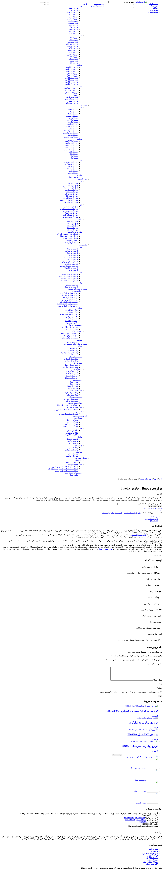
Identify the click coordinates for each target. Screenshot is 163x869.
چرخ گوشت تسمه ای (70, 217)
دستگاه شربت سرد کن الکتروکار (66, 409)
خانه (160, 479)
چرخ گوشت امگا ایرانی (69, 185)
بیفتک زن (79, 308)
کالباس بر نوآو (73, 270)
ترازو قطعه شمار (71, 92)
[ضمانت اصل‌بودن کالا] (152, 768)
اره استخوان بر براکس (70, 300)
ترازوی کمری (73, 16)
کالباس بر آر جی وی (70, 257)
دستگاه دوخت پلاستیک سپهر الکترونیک (64, 466)
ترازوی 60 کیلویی (71, 82)
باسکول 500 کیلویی (71, 147)
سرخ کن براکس (72, 456)
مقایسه (159, 511)
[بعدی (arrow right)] (45, 4)
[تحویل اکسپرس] (152, 803)
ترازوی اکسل (73, 21)
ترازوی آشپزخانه (72, 103)
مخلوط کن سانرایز (71, 361)
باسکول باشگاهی (72, 169)
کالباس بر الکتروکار (71, 268)
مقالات (155, 8)
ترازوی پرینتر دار (72, 97)
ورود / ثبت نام (99, 4)
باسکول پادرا (73, 128)
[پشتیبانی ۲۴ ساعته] (152, 791)
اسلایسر (79, 340)
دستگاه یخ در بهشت (75, 403)
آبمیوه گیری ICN (72, 376)
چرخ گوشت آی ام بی (70, 202)
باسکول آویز (73, 171)
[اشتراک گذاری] (45, 2)
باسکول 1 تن (73, 152)
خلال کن (79, 428)
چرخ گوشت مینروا (71, 188)
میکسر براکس (72, 388)
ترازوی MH (74, 57)
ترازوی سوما (73, 31)
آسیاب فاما (74, 354)
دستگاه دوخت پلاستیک (74, 464)
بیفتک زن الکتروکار (71, 310)
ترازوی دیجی (73, 29)
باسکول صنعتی (72, 166)
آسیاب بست (73, 348)
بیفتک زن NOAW (71, 321)
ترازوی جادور (73, 23)
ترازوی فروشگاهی (71, 88)
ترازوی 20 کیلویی (71, 71)
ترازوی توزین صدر (71, 12)
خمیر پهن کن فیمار (71, 365)
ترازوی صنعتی (72, 95)
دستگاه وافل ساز (76, 390)
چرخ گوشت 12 (72, 221)
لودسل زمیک (73, 177)
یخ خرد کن (78, 445)
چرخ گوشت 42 (72, 228)
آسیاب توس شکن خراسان (68, 352)
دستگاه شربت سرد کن (74, 407)
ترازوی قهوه (73, 101)
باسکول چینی (73, 173)
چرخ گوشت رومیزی (70, 211)
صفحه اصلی (153, 4)
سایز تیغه (79, 219)
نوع (81, 86)
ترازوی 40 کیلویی (71, 78)
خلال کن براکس (72, 433)
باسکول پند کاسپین (71, 137)
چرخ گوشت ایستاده (71, 213)
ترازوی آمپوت (73, 42)
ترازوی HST (73, 59)
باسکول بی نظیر (72, 116)
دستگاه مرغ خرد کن (75, 325)
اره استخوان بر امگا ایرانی (68, 293)
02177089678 (130, 820)
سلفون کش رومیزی (70, 462)
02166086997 (129, 818)
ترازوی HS (74, 63)
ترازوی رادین (73, 14)
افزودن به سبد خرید (155, 506)
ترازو (85, 4)
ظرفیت (79, 65)
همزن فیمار (73, 382)
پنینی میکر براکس (71, 401)
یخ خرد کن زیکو (72, 447)
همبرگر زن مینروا (71, 422)
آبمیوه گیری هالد (72, 373)
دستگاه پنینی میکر (75, 397)
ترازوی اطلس (73, 33)
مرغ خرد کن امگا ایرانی (69, 327)
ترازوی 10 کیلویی (71, 69)
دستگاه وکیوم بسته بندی (73, 473)
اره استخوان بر (77, 291)
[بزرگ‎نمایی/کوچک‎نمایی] (41, 2)
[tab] (79, 517)
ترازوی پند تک (73, 52)
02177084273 (141, 820)
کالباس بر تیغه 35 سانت (69, 281)
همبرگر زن (78, 418)
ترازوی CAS (73, 40)
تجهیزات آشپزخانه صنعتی (77, 289)
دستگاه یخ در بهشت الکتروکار (67, 405)
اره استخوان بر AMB (70, 297)
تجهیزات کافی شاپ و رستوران (75, 344)
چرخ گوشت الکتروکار (70, 198)
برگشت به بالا (117, 755)
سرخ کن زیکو (73, 454)
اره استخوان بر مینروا (70, 295)
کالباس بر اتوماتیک (71, 287)
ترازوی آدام (74, 61)
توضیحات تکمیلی (151, 519)
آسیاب (80, 346)
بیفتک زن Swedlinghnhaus (68, 314)
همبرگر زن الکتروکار (70, 426)
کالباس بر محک (72, 259)
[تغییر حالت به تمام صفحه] (43, 2)
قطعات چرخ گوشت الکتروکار (67, 234)
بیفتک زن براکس (72, 316)
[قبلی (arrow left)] (47, 4)
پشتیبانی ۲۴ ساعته (139, 791)
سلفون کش (78, 460)
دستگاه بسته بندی (80, 458)
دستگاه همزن (77, 380)
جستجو (131, 2)
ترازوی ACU (73, 48)
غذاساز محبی (73, 443)
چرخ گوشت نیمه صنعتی (69, 209)
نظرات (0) (154, 521)
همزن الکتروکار (72, 386)
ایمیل (159, 688)
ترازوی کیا (74, 27)
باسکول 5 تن (73, 158)
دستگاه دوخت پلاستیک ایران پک (66, 471)
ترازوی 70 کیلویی (71, 84)
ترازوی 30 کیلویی (71, 73)
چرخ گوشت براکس (71, 194)
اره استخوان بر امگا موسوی (68, 306)
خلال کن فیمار (72, 431)
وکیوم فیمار (73, 475)
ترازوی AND (73, 37)
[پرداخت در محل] (152, 780)
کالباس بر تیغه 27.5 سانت (68, 276)
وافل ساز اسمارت (71, 393)
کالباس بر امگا (72, 249)
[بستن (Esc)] (47, 2)
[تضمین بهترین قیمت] (147, 757)
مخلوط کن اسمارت (71, 359)
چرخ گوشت (82, 179)
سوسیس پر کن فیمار (70, 338)
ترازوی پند (74, 10)
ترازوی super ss (72, 46)
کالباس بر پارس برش (70, 261)
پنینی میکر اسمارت (71, 399)
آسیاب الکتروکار (72, 350)
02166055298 (140, 818)
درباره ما (154, 6)
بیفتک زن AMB (72, 312)
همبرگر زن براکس (71, 424)
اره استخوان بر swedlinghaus (67, 304)
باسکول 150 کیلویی (71, 141)
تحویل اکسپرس (140, 803)
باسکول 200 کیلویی (71, 143)
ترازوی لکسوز (73, 54)
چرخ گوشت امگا (72, 183)
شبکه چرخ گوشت (71, 242)
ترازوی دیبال (73, 25)
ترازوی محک (73, 8)
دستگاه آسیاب (152, 860)
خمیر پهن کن (77, 363)
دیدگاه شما (157, 680)
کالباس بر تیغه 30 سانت (69, 278)
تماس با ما (154, 10)
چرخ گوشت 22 (72, 223)
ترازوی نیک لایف (72, 44)
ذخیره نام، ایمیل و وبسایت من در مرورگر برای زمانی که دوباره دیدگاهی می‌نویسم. (129, 692)
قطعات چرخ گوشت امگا (69, 238)
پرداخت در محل (140, 780)
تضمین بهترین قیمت (129, 757)
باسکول (84, 105)
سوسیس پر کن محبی (70, 335)
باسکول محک (73, 109)
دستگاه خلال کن (152, 858)
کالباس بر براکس (71, 264)
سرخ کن (79, 452)
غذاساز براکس (72, 441)
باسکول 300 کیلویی (71, 145)
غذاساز (79, 437)
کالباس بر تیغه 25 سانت (69, 274)
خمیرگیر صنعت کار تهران (68, 414)
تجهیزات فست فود (80, 416)
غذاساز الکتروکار (72, 439)
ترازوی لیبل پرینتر (71, 99)
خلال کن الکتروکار (71, 435)
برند (81, 6)
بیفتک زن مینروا (72, 323)
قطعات (79, 175)
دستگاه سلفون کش (150, 862)
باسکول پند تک (73, 114)
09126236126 (143, 822)
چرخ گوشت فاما (72, 192)
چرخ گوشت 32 (72, 226)
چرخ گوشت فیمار (71, 190)
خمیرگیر (79, 412)
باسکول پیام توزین (71, 124)
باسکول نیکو (73, 118)
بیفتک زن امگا (73, 319)
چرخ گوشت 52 (72, 230)
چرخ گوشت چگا (72, 196)
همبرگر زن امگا (72, 420)
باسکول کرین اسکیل (70, 133)
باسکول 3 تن (73, 156)
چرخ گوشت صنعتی (71, 207)
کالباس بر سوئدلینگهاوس (69, 266)
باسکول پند (74, 111)
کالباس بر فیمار (72, 253)
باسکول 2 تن (73, 154)
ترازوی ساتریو (73, 18)
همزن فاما (74, 384)
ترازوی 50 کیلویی (71, 80)
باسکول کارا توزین (71, 120)
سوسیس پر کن (76, 331)
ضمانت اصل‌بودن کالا (138, 768)
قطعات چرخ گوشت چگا (69, 236)
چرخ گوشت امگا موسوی (69, 200)
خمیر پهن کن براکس (70, 367)
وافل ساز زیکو (72, 395)
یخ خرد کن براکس (71, 450)
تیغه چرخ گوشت (72, 240)
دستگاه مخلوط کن (75, 357)
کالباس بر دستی (72, 285)
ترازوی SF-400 (72, 50)
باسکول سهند (73, 135)
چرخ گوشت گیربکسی (70, 215)
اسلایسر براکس (72, 342)
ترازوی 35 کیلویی (71, 76)
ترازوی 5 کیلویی (72, 67)
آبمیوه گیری (78, 369)
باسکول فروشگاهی (71, 164)
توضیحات (154, 517)
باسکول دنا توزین (72, 126)
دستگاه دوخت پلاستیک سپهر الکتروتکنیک (63, 469)
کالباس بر (83, 245)
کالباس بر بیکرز (72, 255)
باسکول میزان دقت (71, 130)
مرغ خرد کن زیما (72, 329)
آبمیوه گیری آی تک (71, 378)
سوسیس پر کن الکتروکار (69, 333)
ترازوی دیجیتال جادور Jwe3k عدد (150, 504)
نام (160, 684)
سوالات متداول (152, 12)
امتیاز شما (157, 664)
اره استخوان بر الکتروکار (69, 302)
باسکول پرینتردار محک (70, 162)
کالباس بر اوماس (71, 251)
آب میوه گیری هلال (71, 371)
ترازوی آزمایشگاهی (71, 90)
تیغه (81, 272)
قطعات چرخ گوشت (75, 232)
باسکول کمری (73, 122)
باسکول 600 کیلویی (71, 149)
